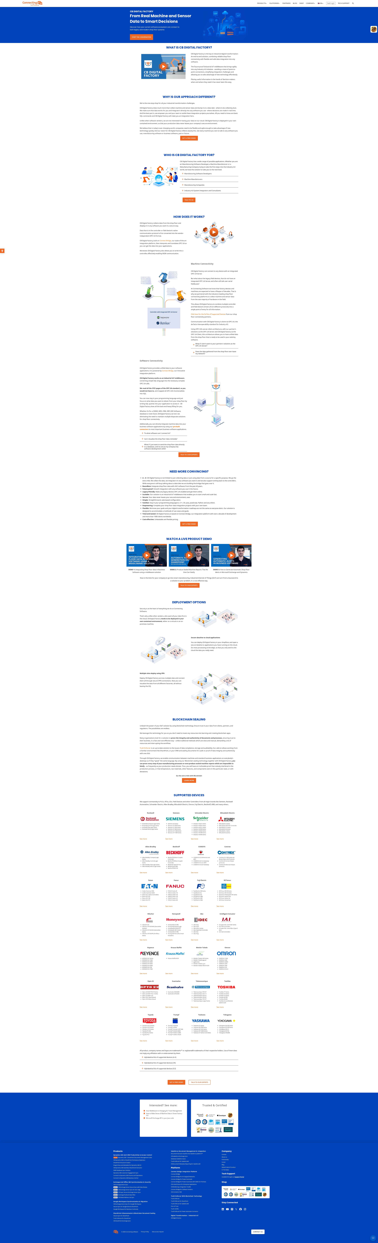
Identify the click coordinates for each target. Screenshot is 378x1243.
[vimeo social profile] (233, 1207)
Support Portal (239, 1177)
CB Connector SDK (176, 1192)
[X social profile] (237, 1207)
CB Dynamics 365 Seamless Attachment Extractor (127, 1168)
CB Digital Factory (176, 1218)
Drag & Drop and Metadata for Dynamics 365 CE (127, 1165)
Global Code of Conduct (229, 1167)
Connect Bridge (165, 241)
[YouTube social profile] (228, 1207)
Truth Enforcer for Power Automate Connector (184, 1211)
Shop (224, 1182)
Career (224, 1162)
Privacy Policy (145, 1232)
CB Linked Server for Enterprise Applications (184, 1184)
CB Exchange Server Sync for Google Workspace (127, 1204)
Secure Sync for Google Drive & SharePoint (125, 1206)
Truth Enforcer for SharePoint (122, 1218)
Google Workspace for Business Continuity (125, 1209)
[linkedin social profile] (224, 1207)
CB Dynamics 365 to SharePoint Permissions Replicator (129, 1160)
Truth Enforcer (145, 748)
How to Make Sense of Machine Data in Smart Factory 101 (164, 1114)
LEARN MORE (189, 780)
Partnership (225, 1159)
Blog (223, 1165)
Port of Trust (174, 1206)
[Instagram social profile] (246, 1207)
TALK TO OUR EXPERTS (189, 455)
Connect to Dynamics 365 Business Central (126, 1178)
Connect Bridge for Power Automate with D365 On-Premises (188, 1182)
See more (143, 839)
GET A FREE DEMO (189, 138)
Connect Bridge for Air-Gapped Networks (183, 1176)
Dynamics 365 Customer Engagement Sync (125, 1173)
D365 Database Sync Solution (121, 1170)
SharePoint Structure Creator (121, 1162)
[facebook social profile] (241, 1207)
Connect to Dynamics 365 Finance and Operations (128, 1175)
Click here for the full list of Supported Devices (208, 314)
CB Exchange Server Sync (120, 1184)
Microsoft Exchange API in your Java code (160, 1118)
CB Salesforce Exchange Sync (179, 1156)
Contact (224, 1154)
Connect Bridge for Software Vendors (182, 1189)
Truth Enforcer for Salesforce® (180, 1161)
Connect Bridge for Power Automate (181, 1179)
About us (224, 1157)
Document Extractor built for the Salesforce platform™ (187, 1154)
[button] (209, 173)
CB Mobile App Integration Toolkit (181, 1187)
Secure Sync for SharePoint (121, 1216)
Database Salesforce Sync (178, 1159)
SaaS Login (330, 3)
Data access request (158, 1232)
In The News (225, 1170)
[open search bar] (353, 3)
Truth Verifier (175, 1209)
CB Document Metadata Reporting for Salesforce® (185, 1164)
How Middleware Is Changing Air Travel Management (164, 1111)
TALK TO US (189, 200)
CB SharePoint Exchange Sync (122, 1221)
